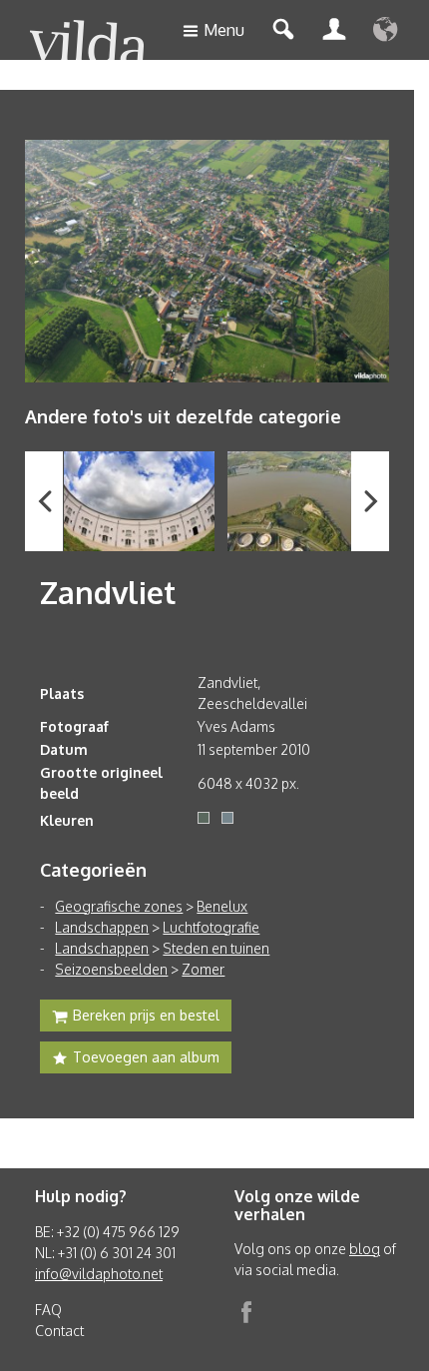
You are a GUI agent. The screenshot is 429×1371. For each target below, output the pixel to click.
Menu (224, 30)
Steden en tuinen (216, 948)
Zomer (203, 969)
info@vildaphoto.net (99, 1273)
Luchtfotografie (211, 927)
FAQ (48, 1309)
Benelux (222, 906)
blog (364, 1248)
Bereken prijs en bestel (146, 1015)
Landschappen (102, 927)
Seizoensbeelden (111, 969)
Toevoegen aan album (146, 1056)
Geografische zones (119, 906)
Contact (59, 1330)
